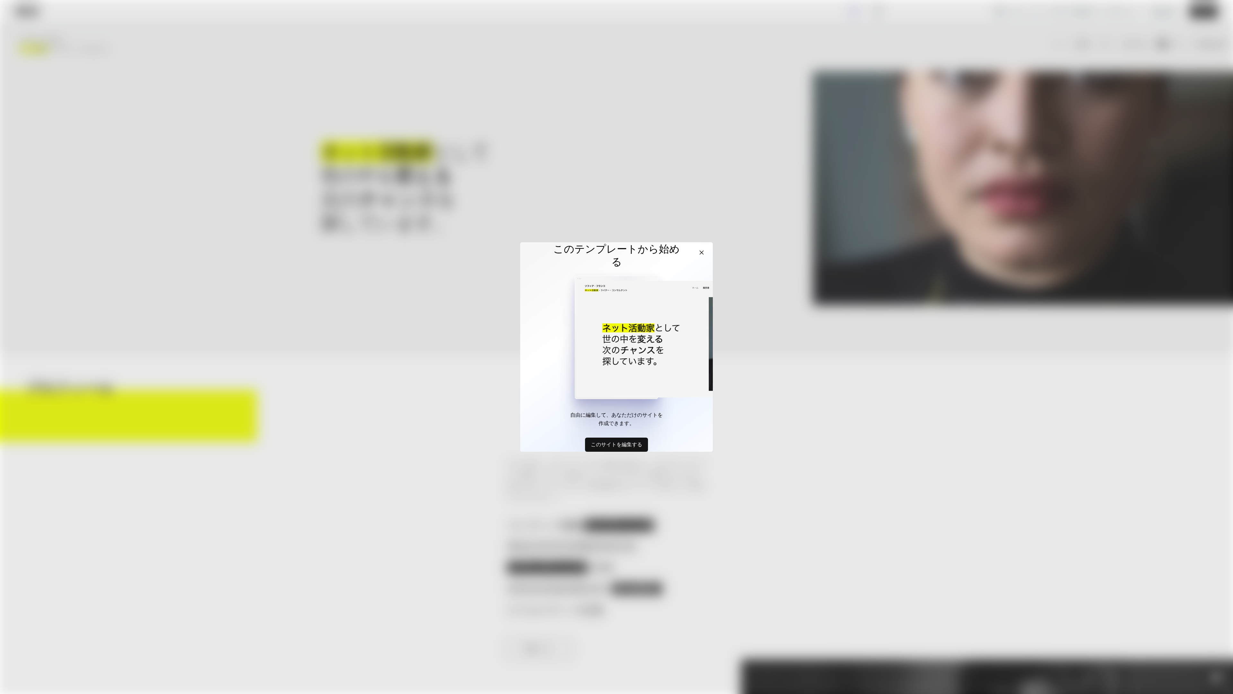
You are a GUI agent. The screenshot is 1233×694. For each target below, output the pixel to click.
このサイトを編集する (616, 444)
